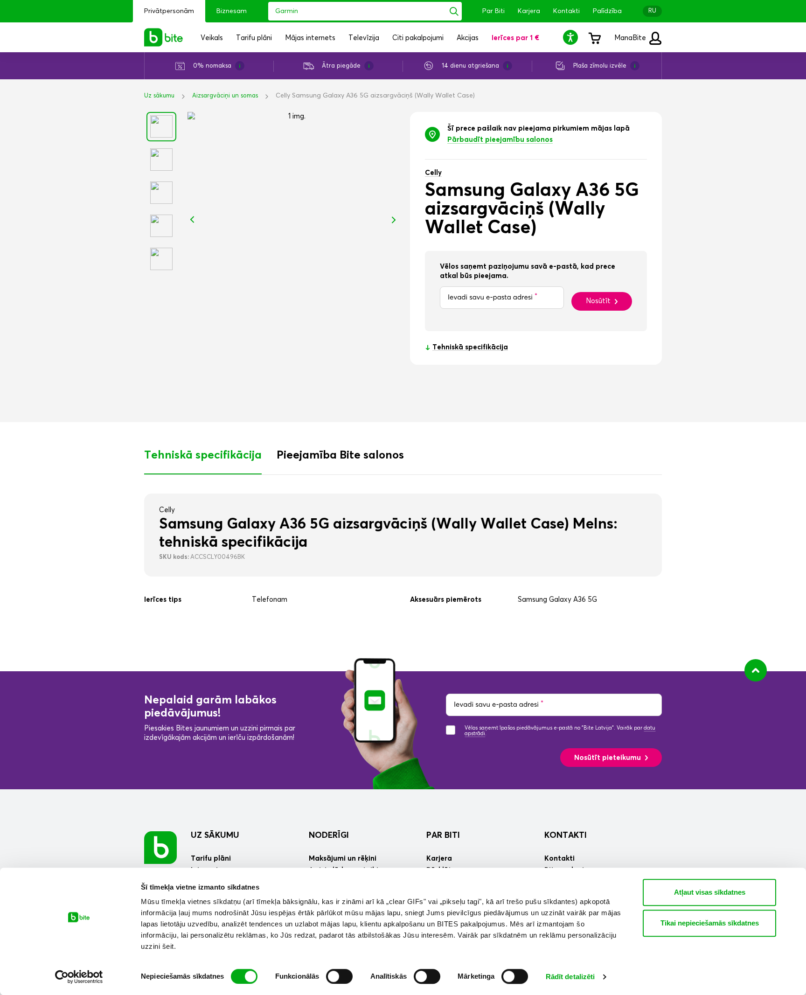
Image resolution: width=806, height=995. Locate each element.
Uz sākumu (159, 96)
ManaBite (631, 38)
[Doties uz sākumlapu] (160, 847)
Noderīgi (329, 835)
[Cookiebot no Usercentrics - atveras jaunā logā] (79, 977)
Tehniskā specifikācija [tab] (203, 455)
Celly (433, 172)
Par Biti (493, 11)
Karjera (529, 11)
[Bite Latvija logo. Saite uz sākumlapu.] (163, 37)
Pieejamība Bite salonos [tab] (340, 455)
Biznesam (231, 11)
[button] (572, 37)
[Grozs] (594, 37)
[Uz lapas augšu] (755, 670)
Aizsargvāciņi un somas (225, 96)
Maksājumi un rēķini (342, 858)
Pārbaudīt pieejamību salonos (500, 139)
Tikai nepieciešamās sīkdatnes (709, 923)
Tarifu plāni (211, 858)
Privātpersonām (169, 11)
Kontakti (566, 11)
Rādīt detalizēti (570, 977)
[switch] (339, 976)
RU (652, 11)
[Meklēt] (454, 11)
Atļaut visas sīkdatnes (709, 892)
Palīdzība (607, 11)
